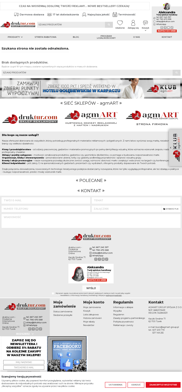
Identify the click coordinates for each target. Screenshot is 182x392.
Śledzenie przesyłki (62, 315)
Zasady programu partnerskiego (129, 318)
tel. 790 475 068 (163, 19)
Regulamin (118, 314)
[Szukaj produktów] (109, 25)
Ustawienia (115, 384)
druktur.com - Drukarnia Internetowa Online (75, 250)
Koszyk (86, 311)
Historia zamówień (92, 318)
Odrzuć (136, 384)
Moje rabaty (89, 321)
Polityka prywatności (123, 321)
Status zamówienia (62, 311)
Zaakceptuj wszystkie (163, 384)
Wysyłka (117, 311)
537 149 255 (158, 333)
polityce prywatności (114, 295)
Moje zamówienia (92, 307)
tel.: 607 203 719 (156, 330)
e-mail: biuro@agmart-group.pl (163, 327)
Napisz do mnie (167, 31)
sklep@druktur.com (165, 21)
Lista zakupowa (91, 314)
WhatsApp (161, 24)
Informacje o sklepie (123, 307)
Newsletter (88, 325)
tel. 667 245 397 (163, 17)
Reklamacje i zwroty (123, 325)
